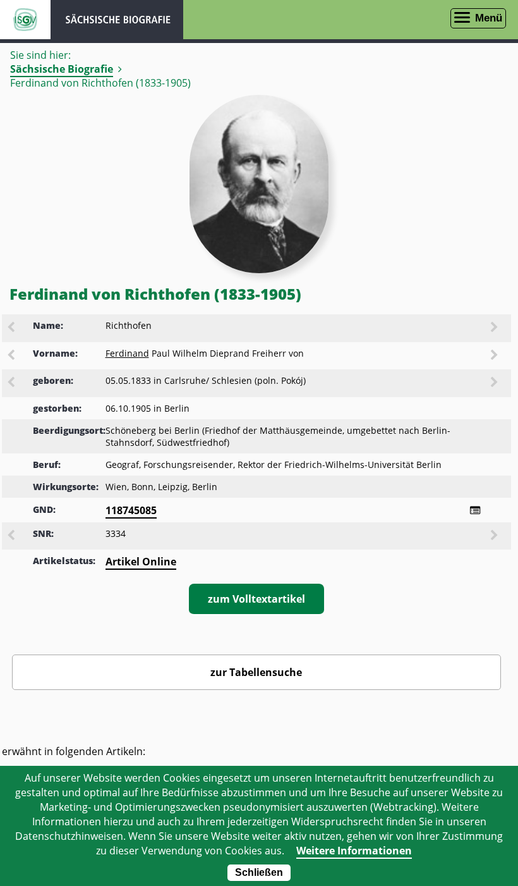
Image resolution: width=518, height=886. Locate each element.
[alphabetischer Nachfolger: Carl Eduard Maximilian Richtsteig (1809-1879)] (495, 328)
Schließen (259, 872)
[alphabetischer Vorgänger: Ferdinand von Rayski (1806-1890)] (12, 356)
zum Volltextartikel (256, 599)
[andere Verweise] (475, 510)
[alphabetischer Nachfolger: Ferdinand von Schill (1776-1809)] (495, 356)
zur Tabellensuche (256, 672)
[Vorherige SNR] (12, 536)
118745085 (131, 510)
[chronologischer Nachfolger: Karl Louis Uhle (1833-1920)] (495, 383)
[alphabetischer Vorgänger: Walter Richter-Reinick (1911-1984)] (12, 328)
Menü (488, 18)
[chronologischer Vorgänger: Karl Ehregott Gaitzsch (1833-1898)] (12, 383)
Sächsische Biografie (61, 69)
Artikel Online (140, 562)
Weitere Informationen (354, 851)
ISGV (25, 19)
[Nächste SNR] (495, 536)
